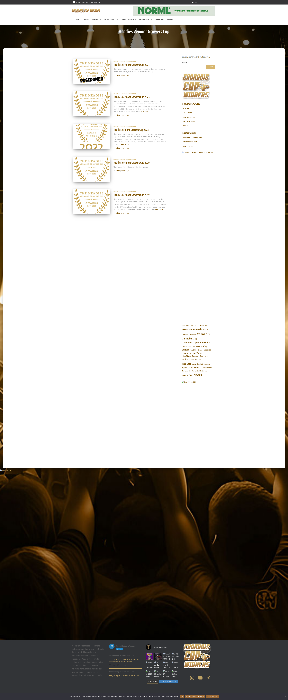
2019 (183, 326)
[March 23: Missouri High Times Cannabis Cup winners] (175, 665)
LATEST (86, 20)
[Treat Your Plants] (198, 236)
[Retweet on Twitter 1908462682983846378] (114, 665)
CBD (209, 343)
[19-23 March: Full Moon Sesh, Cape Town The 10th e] (158, 674)
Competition (186, 346)
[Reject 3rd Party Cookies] (285, 696)
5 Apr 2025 (130, 655)
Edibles (185, 350)
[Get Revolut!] (144, 553)
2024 (201, 325)
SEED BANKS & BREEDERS (192, 137)
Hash (184, 353)
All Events (117, 61)
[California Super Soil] (198, 414)
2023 (196, 326)
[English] (187, 57)
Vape (206, 371)
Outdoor (198, 360)
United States (199, 371)
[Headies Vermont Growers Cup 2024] (91, 71)
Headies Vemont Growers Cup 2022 (131, 129)
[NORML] (174, 11)
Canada (193, 335)
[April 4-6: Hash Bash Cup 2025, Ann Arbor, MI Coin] (167, 665)
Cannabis (203, 334)
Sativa (200, 364)
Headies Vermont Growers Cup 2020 (132, 162)
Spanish (190, 368)
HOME (77, 20)
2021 (187, 326)
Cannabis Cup (190, 338)
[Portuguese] (205, 57)
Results (186, 363)
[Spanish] (208, 57)
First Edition (193, 350)
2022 (191, 326)
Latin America (127, 20)
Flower (200, 350)
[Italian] (198, 57)
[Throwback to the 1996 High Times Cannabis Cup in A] (167, 656)
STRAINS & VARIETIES (191, 142)
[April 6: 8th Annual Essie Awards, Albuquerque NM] (175, 656)
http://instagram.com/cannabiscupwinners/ (124, 659)
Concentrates (197, 346)
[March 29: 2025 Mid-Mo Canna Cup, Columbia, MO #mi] (149, 674)
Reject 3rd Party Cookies (195, 696)
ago (125, 75)
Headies (124, 61)
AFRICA (186, 126)
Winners (195, 375)
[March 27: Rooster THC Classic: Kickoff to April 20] (167, 674)
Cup (205, 346)
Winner (185, 375)
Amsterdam (187, 330)
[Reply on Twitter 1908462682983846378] (110, 665)
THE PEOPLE (187, 146)
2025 (206, 326)
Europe (95, 20)
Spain (184, 367)
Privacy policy (212, 696)
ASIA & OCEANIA (189, 121)
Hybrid (206, 356)
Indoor (191, 360)
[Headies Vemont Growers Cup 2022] (91, 136)
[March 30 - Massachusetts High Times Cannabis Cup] (149, 665)
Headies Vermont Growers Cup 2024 (132, 64)
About (170, 20)
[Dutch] (183, 57)
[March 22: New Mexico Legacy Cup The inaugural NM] (175, 674)
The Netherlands (206, 367)
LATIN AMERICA (189, 117)
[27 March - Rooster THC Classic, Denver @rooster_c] (158, 665)
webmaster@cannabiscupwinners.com (88, 2)
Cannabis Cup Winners (194, 342)
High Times (197, 353)
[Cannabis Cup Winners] (86, 10)
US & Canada (110, 20)
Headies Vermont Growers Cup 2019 (132, 194)
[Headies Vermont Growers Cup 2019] (91, 201)
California (185, 335)
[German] (194, 57)
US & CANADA (188, 113)
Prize (203, 360)
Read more (144, 111)
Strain (196, 368)
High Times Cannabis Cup (192, 356)
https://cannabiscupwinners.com (120, 662)
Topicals (185, 371)
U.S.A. (191, 371)
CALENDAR (159, 20)
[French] (190, 57)
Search (184, 63)
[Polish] (201, 57)
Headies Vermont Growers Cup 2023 (132, 97)
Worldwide (144, 20)
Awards (197, 329)
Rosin (194, 364)
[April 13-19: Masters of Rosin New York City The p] (158, 656)
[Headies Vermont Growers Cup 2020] (91, 169)
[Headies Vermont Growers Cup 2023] (91, 103)
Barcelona (206, 330)
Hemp (189, 353)
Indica (185, 359)
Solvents (207, 364)
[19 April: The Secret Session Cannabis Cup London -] (149, 656)
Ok (182, 696)
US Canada (132, 61)
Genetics (207, 350)
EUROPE (186, 108)
